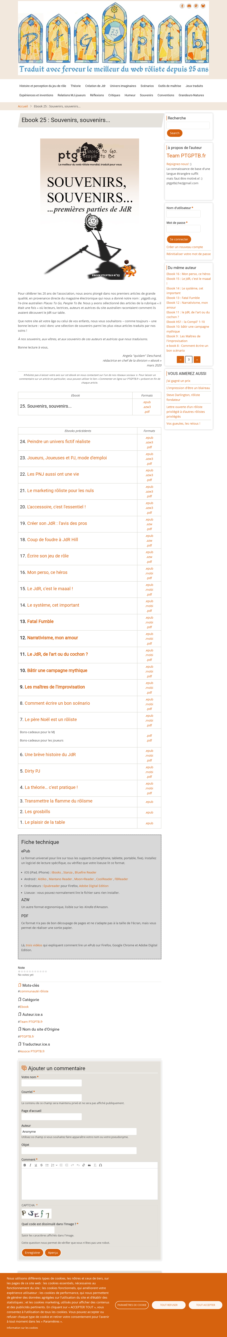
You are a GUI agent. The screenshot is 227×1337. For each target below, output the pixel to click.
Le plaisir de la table (45, 822)
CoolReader (104, 879)
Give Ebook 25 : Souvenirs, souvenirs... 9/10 (43, 971)
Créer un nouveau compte (185, 247)
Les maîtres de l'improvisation (55, 687)
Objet (25, 1145)
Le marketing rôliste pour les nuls (60, 490)
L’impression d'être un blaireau (188, 388)
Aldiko (42, 879)
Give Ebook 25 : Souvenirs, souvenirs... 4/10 (30, 971)
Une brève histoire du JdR (50, 754)
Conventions (166, 95)
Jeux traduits (194, 86)
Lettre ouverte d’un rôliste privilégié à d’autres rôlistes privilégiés (186, 411)
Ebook (24, 1007)
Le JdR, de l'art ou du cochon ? (57, 654)
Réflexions (97, 95)
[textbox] (89, 1184)
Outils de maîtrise (169, 86)
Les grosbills (37, 811)
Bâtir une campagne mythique (57, 670)
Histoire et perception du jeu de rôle (42, 86)
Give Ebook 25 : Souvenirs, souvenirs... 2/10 (24, 971)
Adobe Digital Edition (94, 886)
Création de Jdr (95, 86)
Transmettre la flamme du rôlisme (58, 801)
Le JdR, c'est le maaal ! (50, 588)
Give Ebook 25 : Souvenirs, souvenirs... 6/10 (35, 971)
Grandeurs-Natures (191, 95)
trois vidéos (34, 945)
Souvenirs (146, 95)
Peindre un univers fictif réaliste (58, 441)
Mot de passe (176, 223)
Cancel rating (19, 971)
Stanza (67, 872)
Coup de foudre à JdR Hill (52, 539)
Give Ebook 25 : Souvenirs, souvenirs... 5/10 (32, 971)
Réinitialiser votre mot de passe (189, 254)
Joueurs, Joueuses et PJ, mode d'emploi (67, 458)
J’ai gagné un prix (178, 381)
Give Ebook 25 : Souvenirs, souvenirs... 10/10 (46, 971)
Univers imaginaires (123, 86)
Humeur (130, 95)
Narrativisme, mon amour (52, 637)
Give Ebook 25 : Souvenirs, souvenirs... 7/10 (38, 971)
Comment (28, 1159)
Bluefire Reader (85, 872)
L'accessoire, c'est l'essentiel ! (56, 507)
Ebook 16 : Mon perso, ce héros (188, 274)
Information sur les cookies (22, 1327)
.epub (147, 402)
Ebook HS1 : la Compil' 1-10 (186, 322)
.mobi (149, 573)
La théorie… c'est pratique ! (51, 787)
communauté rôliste (34, 991)
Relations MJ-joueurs (72, 95)
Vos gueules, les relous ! (183, 423)
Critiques (114, 95)
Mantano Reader (60, 879)
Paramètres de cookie (131, 1305)
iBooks (56, 872)
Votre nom (28, 1077)
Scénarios (147, 86)
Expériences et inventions (36, 95)
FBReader (121, 879)
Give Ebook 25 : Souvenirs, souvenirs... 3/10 (27, 971)
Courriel (27, 1092)
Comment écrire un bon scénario (57, 703)
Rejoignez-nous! (178, 164)
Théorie (76, 86)
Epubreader (52, 886)
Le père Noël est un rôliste (51, 719)
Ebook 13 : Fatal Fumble (183, 298)
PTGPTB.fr (27, 1036)
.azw (149, 524)
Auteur (26, 1126)
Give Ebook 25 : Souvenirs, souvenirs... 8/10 (40, 971)
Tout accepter (205, 1305)
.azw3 (147, 407)
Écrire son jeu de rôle (48, 556)
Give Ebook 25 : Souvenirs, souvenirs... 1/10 (22, 971)
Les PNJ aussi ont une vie (53, 474)
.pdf (147, 412)
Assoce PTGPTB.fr (32, 1051)
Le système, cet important (53, 605)
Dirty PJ (32, 771)
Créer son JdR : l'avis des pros (57, 523)
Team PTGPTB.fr (31, 1022)
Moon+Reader (84, 879)
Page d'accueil (31, 1111)
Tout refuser (168, 1305)
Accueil (23, 106)
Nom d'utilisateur (179, 208)
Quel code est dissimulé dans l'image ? (49, 1224)
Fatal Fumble (40, 621)
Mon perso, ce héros (47, 572)
